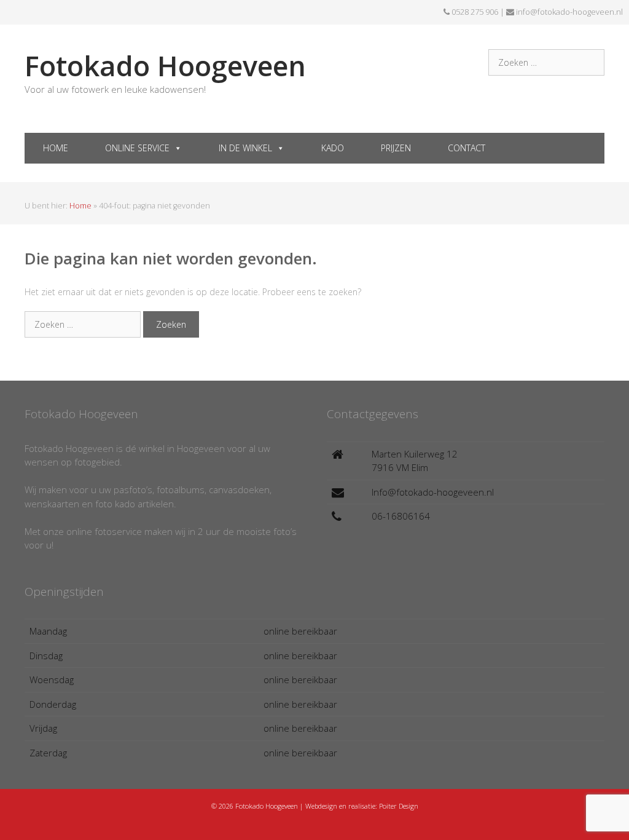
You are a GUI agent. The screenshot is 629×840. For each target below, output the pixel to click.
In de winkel (245, 148)
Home (55, 148)
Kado (332, 148)
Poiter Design (398, 805)
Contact (466, 148)
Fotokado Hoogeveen (165, 65)
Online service (137, 148)
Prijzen (396, 148)
